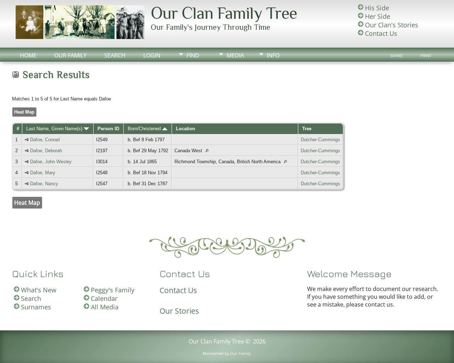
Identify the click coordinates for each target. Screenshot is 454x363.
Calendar (104, 298)
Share (397, 55)
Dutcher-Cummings (320, 139)
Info (273, 55)
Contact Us (381, 33)
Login (151, 55)
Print (425, 55)
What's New (38, 290)
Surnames (36, 307)
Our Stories (179, 311)
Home (28, 55)
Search (115, 55)
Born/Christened (145, 128)
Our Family (70, 55)
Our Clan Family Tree (224, 13)
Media (235, 55)
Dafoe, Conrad (45, 139)
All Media (104, 307)
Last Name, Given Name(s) (55, 128)
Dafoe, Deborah (46, 150)
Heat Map (24, 112)
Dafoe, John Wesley (51, 161)
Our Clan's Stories (391, 25)
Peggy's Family (112, 290)
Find (193, 55)
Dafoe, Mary (42, 172)
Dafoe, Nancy (44, 183)
